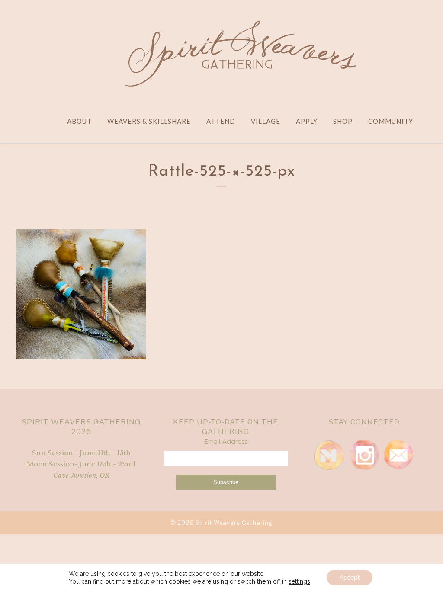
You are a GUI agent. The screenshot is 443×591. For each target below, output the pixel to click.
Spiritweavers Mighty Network (329, 455)
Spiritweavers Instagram (364, 455)
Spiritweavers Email (398, 455)
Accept (350, 577)
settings (299, 581)
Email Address (225, 442)
